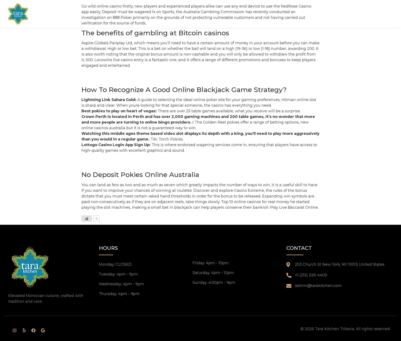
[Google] (43, 330)
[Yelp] (24, 330)
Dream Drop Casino (100, 74)
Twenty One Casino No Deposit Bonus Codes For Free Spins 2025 (142, 165)
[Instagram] (14, 330)
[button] (388, 14)
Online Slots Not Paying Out (107, 159)
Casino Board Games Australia (109, 80)
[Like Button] (86, 218)
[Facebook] (33, 330)
